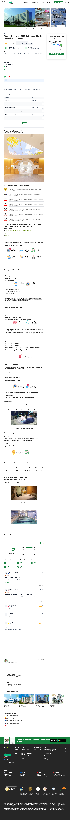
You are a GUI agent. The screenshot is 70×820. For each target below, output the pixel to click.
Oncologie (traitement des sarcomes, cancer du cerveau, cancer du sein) (18, 230)
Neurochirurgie (7, 235)
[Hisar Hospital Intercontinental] (11, 699)
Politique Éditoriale (47, 759)
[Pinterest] (13, 762)
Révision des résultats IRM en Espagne (12, 718)
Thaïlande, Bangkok (52, 705)
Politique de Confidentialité (48, 750)
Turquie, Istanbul (6, 705)
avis (53, 28)
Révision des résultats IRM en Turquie (12, 725)
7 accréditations (11, 47)
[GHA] (21, 789)
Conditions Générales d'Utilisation (50, 749)
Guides (16, 753)
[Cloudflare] (62, 789)
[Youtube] (9, 762)
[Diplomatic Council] (54, 789)
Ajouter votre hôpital (37, 749)
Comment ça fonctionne (25, 750)
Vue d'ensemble (8, 28)
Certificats (43, 28)
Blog (15, 752)
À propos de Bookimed (25, 749)
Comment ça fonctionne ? (46, 2)
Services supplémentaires (10, 534)
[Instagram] (7, 762)
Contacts (22, 758)
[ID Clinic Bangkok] (57, 699)
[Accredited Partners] (45, 789)
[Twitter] (11, 762)
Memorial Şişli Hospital (23, 706)
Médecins (16, 750)
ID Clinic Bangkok (53, 706)
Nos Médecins (23, 752)
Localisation (63, 28)
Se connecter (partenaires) (38, 750)
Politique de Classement (48, 757)
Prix (18, 28)
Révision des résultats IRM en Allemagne (12, 717)
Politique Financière (47, 753)
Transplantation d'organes (9, 233)
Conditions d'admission (9, 538)
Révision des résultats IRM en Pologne (12, 715)
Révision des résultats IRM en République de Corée (14, 720)
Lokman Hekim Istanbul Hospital (41, 706)
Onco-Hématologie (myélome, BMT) (11, 232)
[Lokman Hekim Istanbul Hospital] (42, 699)
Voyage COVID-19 (47, 758)
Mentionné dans (7, 751)
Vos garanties (17, 754)
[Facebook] (5, 762)
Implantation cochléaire (9, 238)
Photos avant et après (30, 28)
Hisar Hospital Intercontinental (10, 706)
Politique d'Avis (46, 752)
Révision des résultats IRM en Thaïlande (12, 723)
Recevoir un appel (60, 2)
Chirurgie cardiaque (8, 237)
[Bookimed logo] (4, 1)
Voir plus (24, 123)
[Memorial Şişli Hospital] (26, 699)
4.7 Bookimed (41, 543)
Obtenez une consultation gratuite (56, 54)
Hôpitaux (16, 749)
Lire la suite (6, 57)
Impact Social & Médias (25, 755)
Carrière (22, 757)
